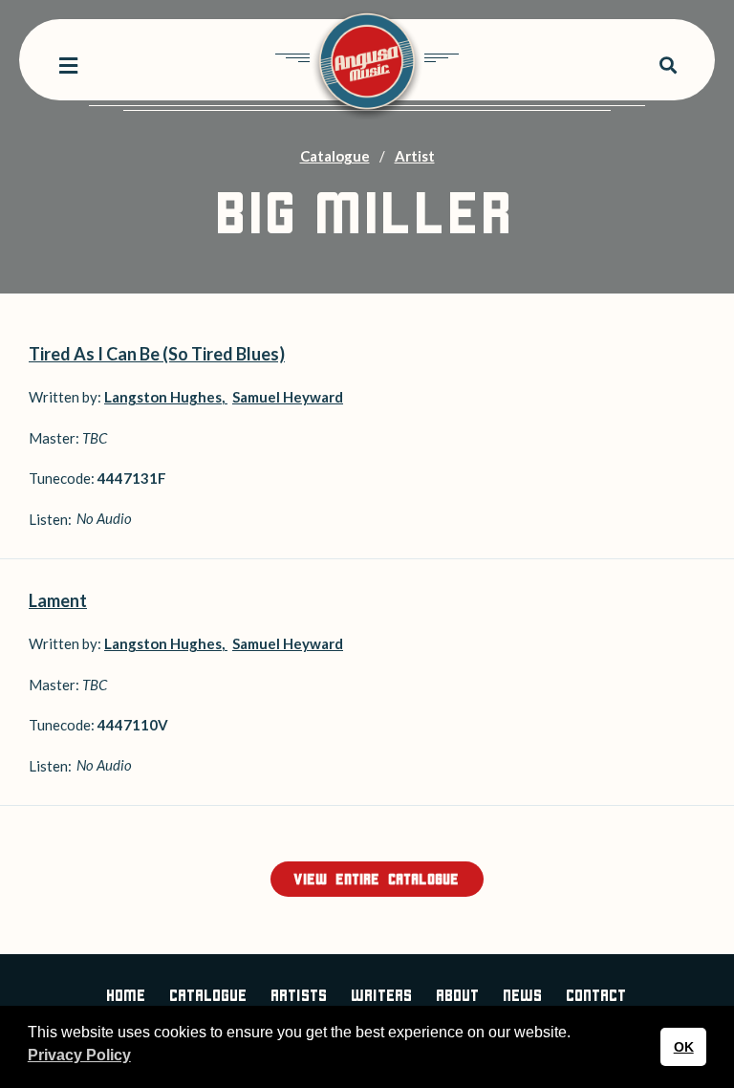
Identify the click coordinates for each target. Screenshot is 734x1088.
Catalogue (335, 155)
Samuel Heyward (287, 396)
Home (126, 997)
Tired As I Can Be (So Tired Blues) (157, 353)
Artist (415, 155)
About (458, 997)
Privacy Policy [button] (79, 1055)
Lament (58, 600)
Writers (382, 997)
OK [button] (684, 1047)
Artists (299, 997)
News (523, 997)
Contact (597, 997)
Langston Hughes (163, 396)
